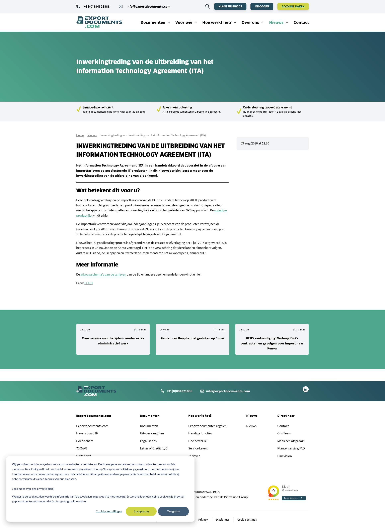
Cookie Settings (247, 519)
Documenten (153, 22)
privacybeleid (45, 488)
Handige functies (200, 433)
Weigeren (173, 511)
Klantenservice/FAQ (291, 448)
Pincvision (284, 456)
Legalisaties (148, 441)
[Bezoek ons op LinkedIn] (306, 391)
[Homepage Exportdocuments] (99, 22)
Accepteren (141, 511)
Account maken (293, 6)
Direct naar (286, 415)
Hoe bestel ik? (197, 441)
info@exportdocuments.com (148, 6)
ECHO (88, 283)
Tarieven (194, 456)
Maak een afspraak (290, 441)
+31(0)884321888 (97, 6)
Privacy (203, 519)
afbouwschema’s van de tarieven (103, 274)
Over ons (250, 22)
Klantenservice (230, 6)
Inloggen (262, 6)
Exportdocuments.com (93, 415)
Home (80, 135)
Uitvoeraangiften (152, 433)
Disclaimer (222, 519)
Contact (301, 22)
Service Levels (198, 448)
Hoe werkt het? (217, 22)
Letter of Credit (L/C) (154, 448)
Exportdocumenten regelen (207, 426)
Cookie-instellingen (109, 511)
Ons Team (284, 433)
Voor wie (183, 22)
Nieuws (276, 22)
